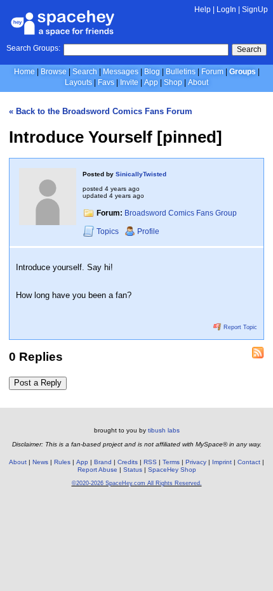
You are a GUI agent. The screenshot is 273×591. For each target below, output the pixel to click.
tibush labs (164, 430)
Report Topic (239, 327)
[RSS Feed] (257, 352)
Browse (54, 71)
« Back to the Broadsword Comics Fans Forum (100, 111)
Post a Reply (38, 382)
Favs (106, 82)
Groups (242, 71)
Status (132, 469)
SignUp (255, 9)
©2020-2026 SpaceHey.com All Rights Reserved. (137, 483)
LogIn (226, 9)
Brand (103, 461)
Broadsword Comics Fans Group (180, 213)
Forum (212, 71)
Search (249, 49)
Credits (127, 461)
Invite (129, 82)
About (198, 82)
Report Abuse (97, 469)
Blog (152, 71)
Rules (62, 461)
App (151, 82)
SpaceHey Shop (172, 469)
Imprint (222, 461)
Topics (109, 231)
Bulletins (181, 71)
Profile (148, 231)
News (40, 461)
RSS (150, 461)
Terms (171, 461)
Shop (173, 82)
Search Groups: (33, 48)
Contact (248, 461)
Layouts (78, 82)
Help (202, 9)
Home (24, 71)
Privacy (195, 461)
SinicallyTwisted (141, 174)
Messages (120, 71)
